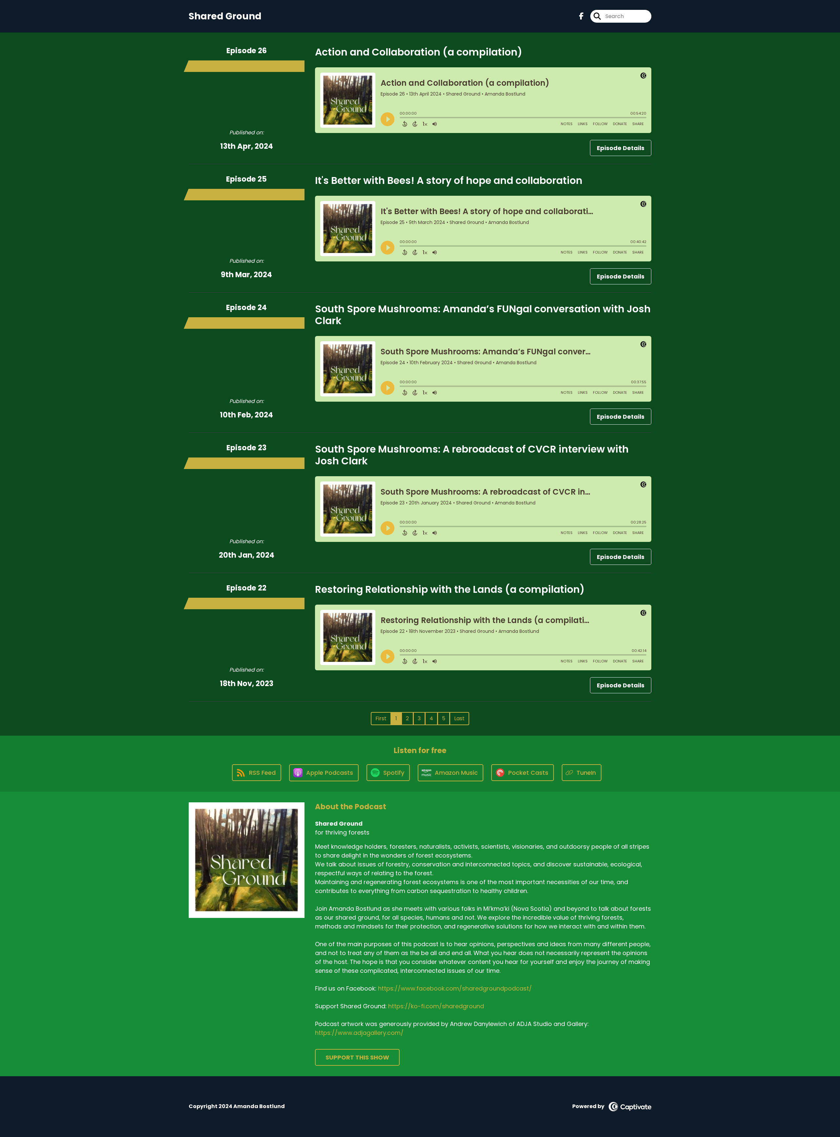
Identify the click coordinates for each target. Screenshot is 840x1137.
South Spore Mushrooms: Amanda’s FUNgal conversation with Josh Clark (483, 315)
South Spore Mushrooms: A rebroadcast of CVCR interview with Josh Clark (472, 455)
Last (459, 718)
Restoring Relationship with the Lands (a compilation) (450, 589)
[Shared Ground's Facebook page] (581, 16)
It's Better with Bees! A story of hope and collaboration (448, 180)
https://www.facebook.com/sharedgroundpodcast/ (455, 988)
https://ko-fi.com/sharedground (436, 1006)
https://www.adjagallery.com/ (359, 1033)
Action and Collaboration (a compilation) (418, 52)
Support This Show (357, 1057)
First (381, 718)
